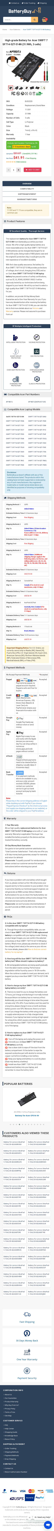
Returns (36, 308)
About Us (8, 1394)
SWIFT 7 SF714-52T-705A (15, 421)
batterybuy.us (21, 1507)
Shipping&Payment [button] (27, 194)
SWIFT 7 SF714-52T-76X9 (15, 452)
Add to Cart (34, 170)
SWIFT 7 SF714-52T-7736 (37, 452)
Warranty (10, 311)
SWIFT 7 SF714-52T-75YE (37, 447)
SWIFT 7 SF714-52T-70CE (37, 421)
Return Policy (10, 1439)
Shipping (43, 3)
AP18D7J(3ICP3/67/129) (37, 402)
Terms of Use (10, 1412)
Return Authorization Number (16, 1472)
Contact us (15, 3)
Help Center (9, 1428)
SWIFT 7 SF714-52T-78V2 (15, 460)
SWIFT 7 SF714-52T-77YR (37, 456)
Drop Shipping (10, 1459)
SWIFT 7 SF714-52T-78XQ (37, 460)
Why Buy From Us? (12, 1405)
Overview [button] (27, 183)
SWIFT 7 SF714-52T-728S (37, 425)
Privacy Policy (10, 1408)
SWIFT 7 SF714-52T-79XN (37, 465)
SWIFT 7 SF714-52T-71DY (15, 425)
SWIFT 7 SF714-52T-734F (37, 434)
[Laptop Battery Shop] (27, 10)
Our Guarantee (11, 1398)
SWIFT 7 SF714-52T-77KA (15, 456)
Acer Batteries (15, 29)
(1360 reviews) (20, 162)
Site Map (8, 1415)
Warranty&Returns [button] (27, 199)
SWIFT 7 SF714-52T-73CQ (37, 439)
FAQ (6, 1425)
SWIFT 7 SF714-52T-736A (15, 439)
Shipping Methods (12, 1452)
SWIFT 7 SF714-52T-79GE (15, 465)
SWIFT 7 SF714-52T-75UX (15, 447)
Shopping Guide (11, 1432)
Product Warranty (11, 1401)
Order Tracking (29, 3)
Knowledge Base (11, 1435)
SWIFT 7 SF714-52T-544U (37, 417)
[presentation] (27, 183)
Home (5, 29)
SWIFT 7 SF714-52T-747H (15, 443)
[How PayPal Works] (35, 1497)
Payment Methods (12, 1455)
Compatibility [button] (27, 189)
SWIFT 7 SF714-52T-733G (15, 434)
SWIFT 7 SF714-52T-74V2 (37, 443)
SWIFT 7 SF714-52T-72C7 (15, 430)
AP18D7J (9, 402)
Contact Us (9, 1468)
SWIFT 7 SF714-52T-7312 (37, 430)
